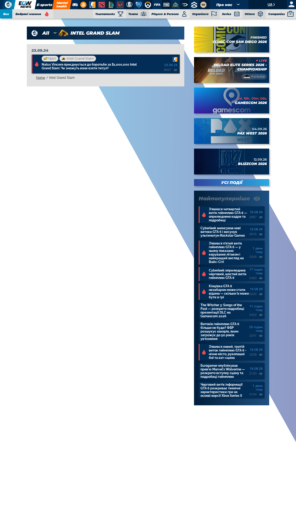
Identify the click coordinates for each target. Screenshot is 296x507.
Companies (276, 14)
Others (250, 14)
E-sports (44, 5)
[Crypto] (83, 4)
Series (226, 14)
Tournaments (105, 14)
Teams (133, 14)
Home (40, 77)
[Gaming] (75, 4)
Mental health (62, 4)
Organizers (200, 14)
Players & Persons (165, 14)
